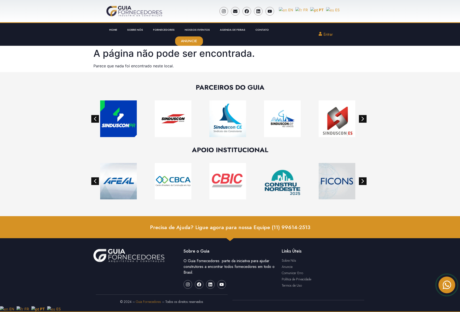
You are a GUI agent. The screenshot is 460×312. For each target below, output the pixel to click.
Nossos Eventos (197, 30)
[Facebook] (246, 11)
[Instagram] (223, 11)
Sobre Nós (135, 30)
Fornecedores (164, 30)
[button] (95, 119)
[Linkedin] (258, 11)
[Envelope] (235, 11)
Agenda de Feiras (232, 30)
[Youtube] (269, 11)
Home (113, 30)
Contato (262, 30)
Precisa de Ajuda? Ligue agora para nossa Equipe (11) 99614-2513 (230, 227)
